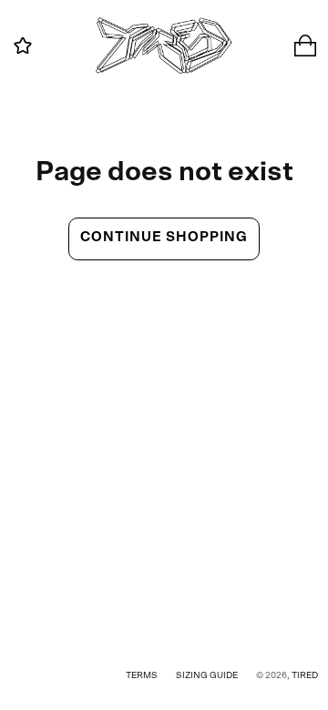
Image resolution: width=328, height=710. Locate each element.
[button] (23, 45)
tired (305, 675)
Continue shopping (164, 237)
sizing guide (207, 675)
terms (142, 675)
